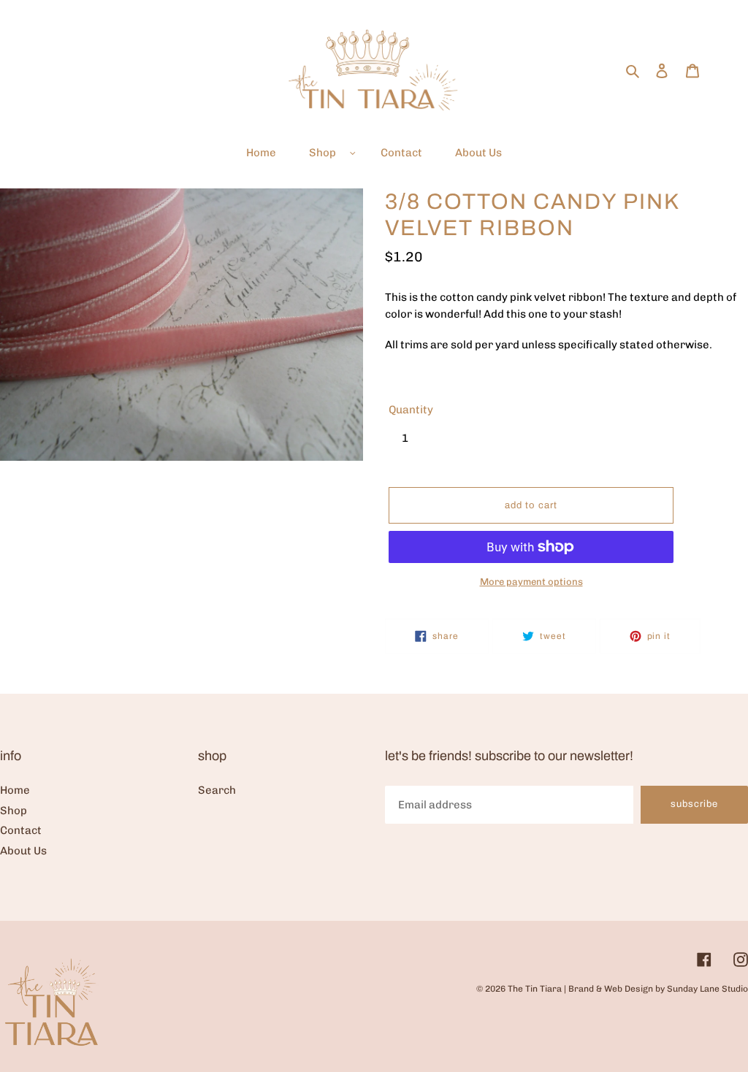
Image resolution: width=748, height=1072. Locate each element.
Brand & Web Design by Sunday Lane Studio (658, 989)
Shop (13, 810)
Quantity (411, 409)
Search (217, 790)
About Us (23, 850)
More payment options (531, 581)
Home (15, 790)
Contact (21, 830)
